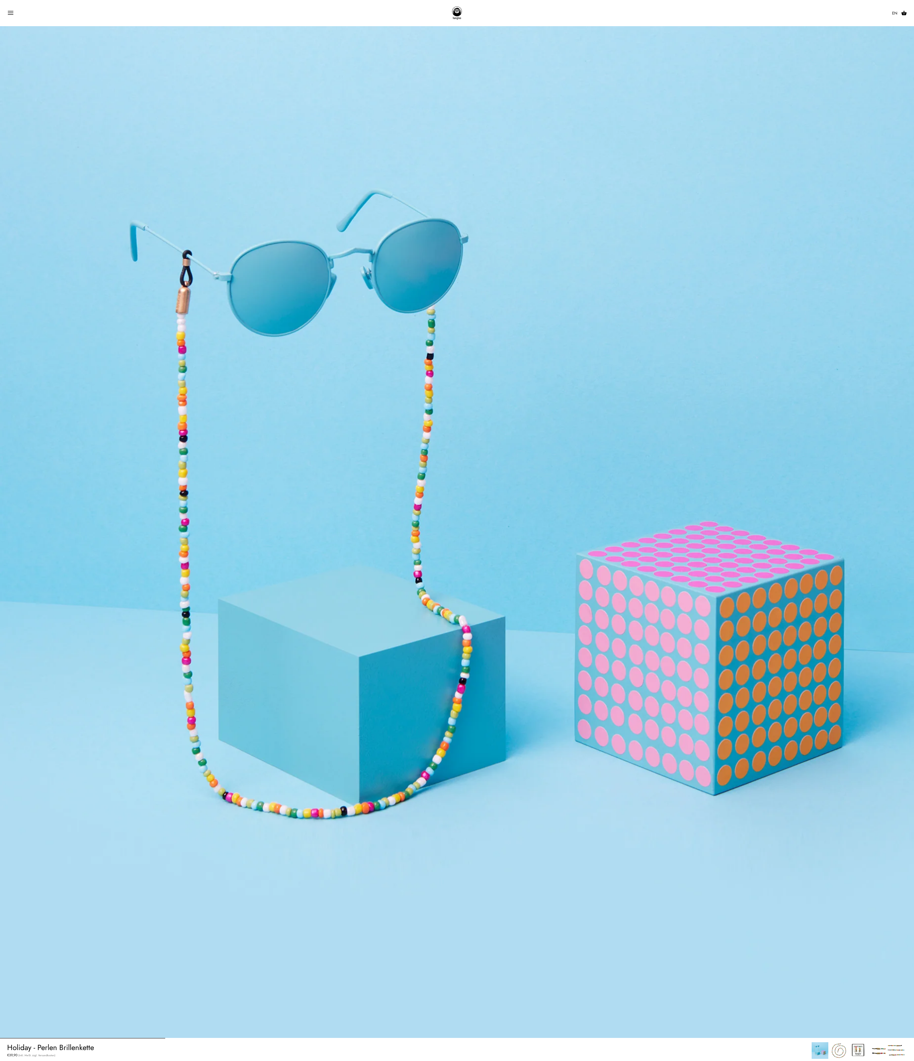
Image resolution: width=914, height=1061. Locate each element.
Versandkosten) (46, 1055)
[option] (820, 1050)
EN (894, 13)
